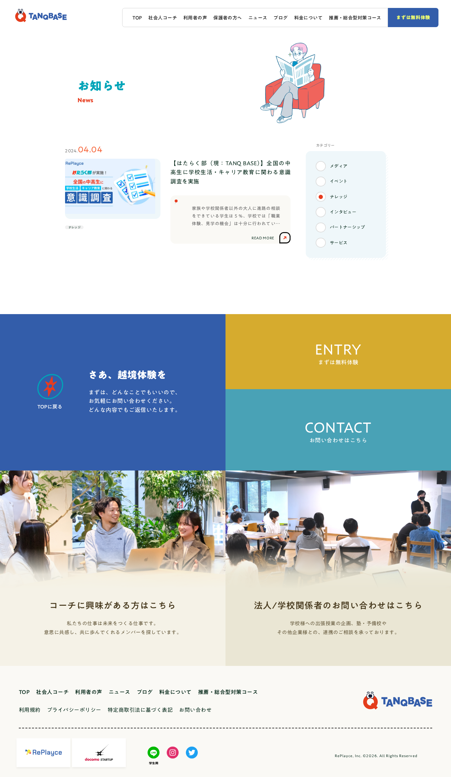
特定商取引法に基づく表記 (140, 710)
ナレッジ (339, 196)
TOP (137, 17)
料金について (308, 17)
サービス (339, 242)
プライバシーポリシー (74, 710)
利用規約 (30, 710)
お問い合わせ (195, 710)
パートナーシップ (347, 227)
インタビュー (343, 212)
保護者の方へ (227, 17)
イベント (339, 181)
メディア (339, 166)
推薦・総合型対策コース (355, 17)
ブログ (280, 17)
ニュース (257, 17)
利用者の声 (195, 17)
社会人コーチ (162, 17)
